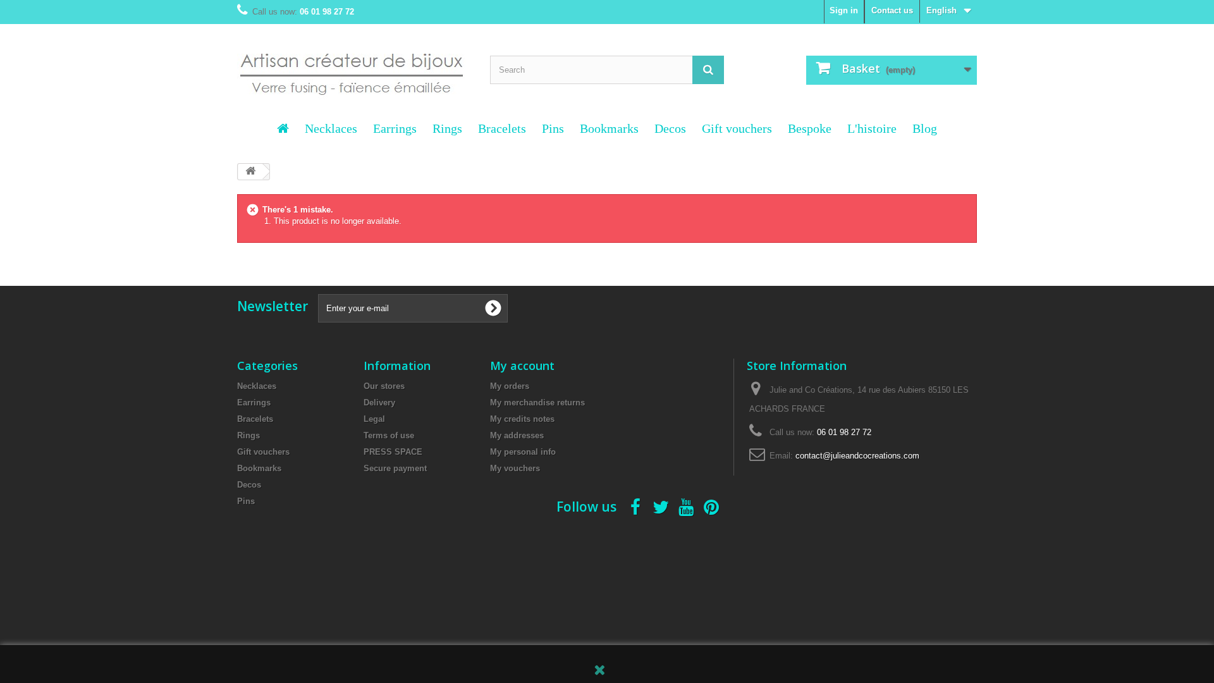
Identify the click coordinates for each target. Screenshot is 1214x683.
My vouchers (515, 468)
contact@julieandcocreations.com (857, 455)
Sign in (844, 10)
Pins (553, 128)
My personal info (523, 452)
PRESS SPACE (393, 452)
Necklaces (331, 128)
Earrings (395, 128)
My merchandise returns (537, 402)
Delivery (379, 402)
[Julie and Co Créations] (354, 66)
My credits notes (522, 419)
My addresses (517, 435)
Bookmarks (609, 128)
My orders (509, 386)
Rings (447, 128)
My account (522, 365)
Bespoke (809, 128)
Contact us (892, 10)
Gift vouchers (737, 128)
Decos (670, 128)
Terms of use (389, 435)
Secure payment (395, 468)
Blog (924, 128)
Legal (374, 419)
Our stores (384, 386)
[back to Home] (250, 172)
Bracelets (502, 128)
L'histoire (872, 128)
